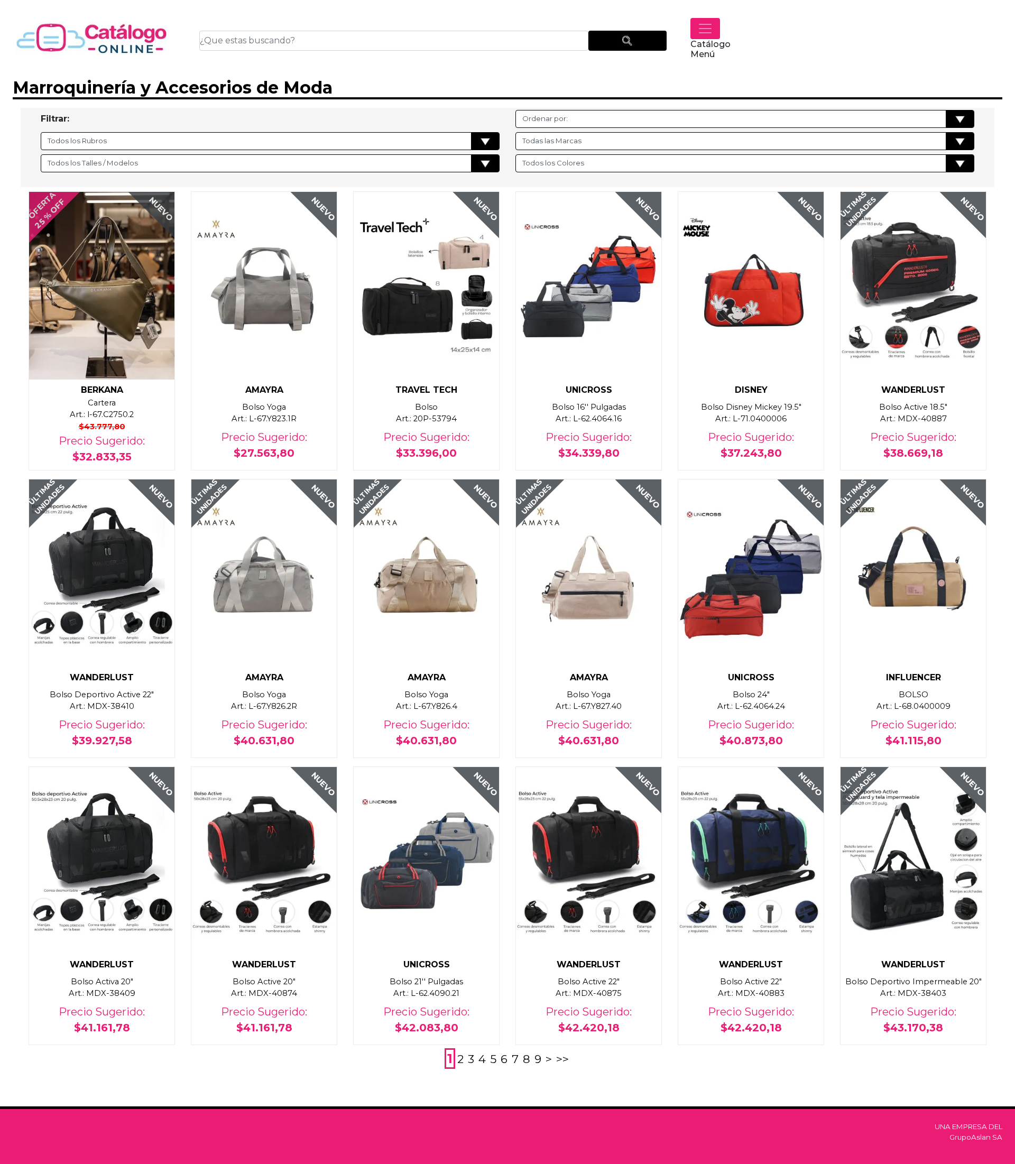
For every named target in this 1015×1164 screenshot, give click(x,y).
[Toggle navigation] (705, 28)
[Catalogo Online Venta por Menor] (91, 40)
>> (562, 1059)
